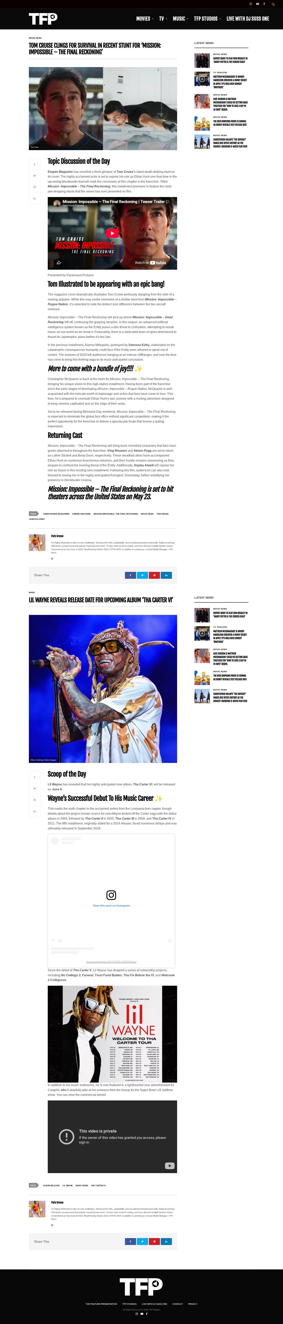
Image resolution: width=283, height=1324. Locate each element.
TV (161, 19)
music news (82, 1185)
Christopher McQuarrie (56, 514)
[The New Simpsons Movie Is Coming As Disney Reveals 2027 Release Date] (202, 123)
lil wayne (68, 1185)
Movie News (35, 38)
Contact (177, 1304)
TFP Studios (206, 19)
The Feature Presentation (101, 1304)
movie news (147, 514)
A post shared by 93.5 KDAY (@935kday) (111, 961)
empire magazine (81, 514)
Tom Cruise (163, 514)
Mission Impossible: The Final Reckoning (116, 514)
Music (179, 19)
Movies (143, 19)
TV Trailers (220, 73)
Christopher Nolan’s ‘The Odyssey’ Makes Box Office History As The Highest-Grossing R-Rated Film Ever (230, 143)
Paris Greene (57, 536)
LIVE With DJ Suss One (248, 19)
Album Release (51, 1185)
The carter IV (98, 1185)
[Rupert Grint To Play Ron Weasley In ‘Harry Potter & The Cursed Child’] (202, 60)
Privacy (192, 1304)
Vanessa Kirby (37, 519)
